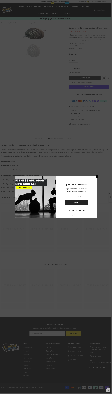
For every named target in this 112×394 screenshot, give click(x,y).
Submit (76, 203)
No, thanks (77, 215)
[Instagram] (73, 210)
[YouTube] (80, 210)
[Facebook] (69, 210)
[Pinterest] (76, 210)
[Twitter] (84, 210)
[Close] (97, 176)
